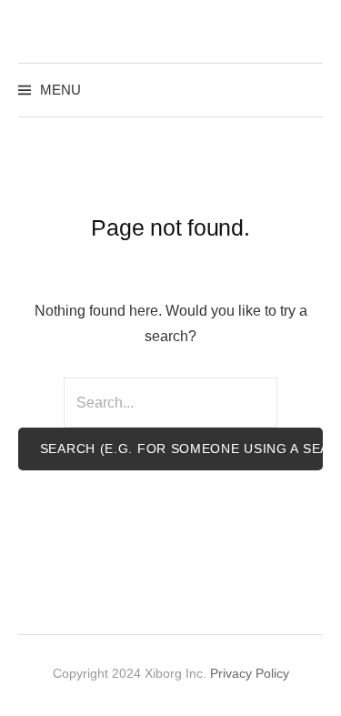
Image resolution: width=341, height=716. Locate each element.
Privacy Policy (249, 673)
